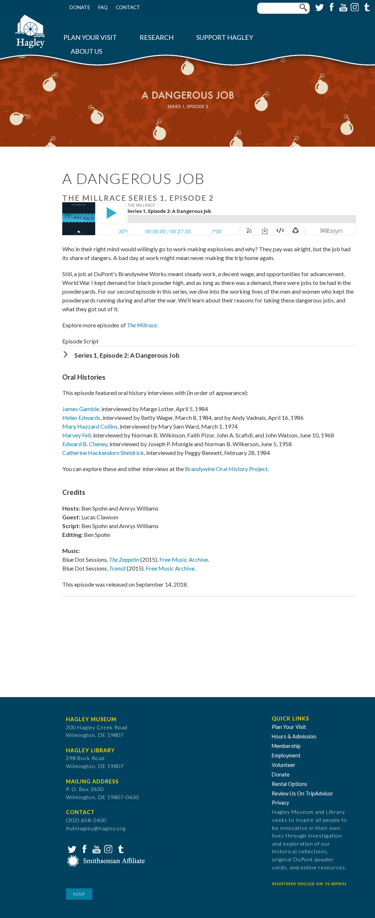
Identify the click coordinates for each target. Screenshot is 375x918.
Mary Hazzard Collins (90, 426)
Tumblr (365, 6)
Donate (80, 7)
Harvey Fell (76, 435)
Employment (286, 755)
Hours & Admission (294, 736)
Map (79, 894)
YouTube (342, 6)
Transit (117, 568)
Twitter (318, 6)
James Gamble (80, 408)
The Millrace (142, 324)
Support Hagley (224, 37)
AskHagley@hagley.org (96, 828)
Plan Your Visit (90, 37)
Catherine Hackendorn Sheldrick (103, 452)
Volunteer (284, 765)
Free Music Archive (183, 559)
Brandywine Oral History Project (226, 468)
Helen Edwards (81, 417)
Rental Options (289, 784)
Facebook (330, 6)
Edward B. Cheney (84, 443)
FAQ (103, 7)
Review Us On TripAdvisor (302, 793)
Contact (128, 7)
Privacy (280, 803)
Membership (286, 746)
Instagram (354, 6)
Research (157, 37)
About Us (86, 51)
